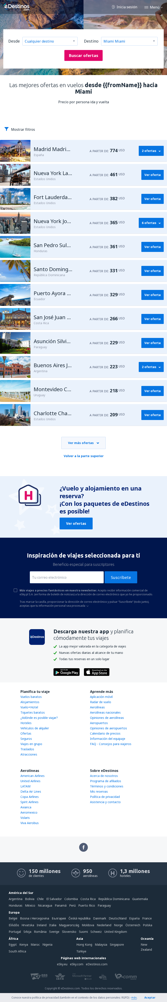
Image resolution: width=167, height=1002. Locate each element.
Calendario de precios (105, 733)
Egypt (13, 944)
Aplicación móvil (101, 697)
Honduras (15, 905)
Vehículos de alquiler (34, 728)
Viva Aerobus (29, 823)
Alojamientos (29, 702)
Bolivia (29, 899)
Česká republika (79, 918)
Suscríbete (121, 577)
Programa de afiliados (105, 781)
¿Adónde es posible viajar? (39, 718)
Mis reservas (99, 791)
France (147, 918)
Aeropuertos (99, 723)
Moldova (88, 925)
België (13, 918)
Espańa (134, 918)
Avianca (25, 807)
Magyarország (69, 925)
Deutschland (118, 918)
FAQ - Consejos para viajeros (110, 744)
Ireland (42, 925)
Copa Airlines (29, 797)
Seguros (26, 739)
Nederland (104, 925)
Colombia (71, 899)
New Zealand (146, 946)
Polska (147, 925)
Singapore (117, 944)
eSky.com (76, 964)
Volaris (25, 818)
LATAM (25, 786)
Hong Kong (84, 944)
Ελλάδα (14, 925)
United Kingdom (115, 932)
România (40, 932)
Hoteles (26, 723)
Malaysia (101, 944)
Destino (91, 41)
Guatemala (140, 899)
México (30, 905)
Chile (40, 899)
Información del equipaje (107, 739)
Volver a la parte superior (84, 456)
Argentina (15, 899)
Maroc (35, 944)
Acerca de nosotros (104, 776)
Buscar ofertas (83, 55)
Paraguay (104, 905)
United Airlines (30, 781)
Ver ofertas (76, 523)
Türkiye (81, 951)
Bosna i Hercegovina (34, 918)
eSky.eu (62, 964)
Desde (14, 41)
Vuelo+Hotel (29, 707)
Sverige (54, 932)
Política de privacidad (105, 797)
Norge (118, 925)
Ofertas (25, 733)
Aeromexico (28, 812)
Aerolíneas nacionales (105, 712)
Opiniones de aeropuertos (108, 728)
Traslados (27, 749)
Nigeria (47, 944)
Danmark (99, 918)
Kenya (23, 944)
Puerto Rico (86, 905)
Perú (72, 905)
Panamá (61, 905)
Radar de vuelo (100, 702)
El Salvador (54, 899)
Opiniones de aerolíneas (107, 718)
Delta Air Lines (30, 791)
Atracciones (28, 754)
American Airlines (32, 776)
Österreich (132, 925)
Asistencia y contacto (105, 802)
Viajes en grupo (31, 744)
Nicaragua (45, 905)
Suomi (83, 932)
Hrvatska (28, 925)
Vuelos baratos (31, 697)
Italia (52, 925)
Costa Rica (88, 899)
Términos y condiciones (106, 786)
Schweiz (96, 932)
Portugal (15, 932)
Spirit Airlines (29, 802)
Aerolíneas (97, 707)
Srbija (27, 932)
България (59, 918)
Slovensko (69, 932)
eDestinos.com (96, 964)
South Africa (17, 951)
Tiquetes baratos (32, 712)
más (134, 997)
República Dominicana (114, 899)
